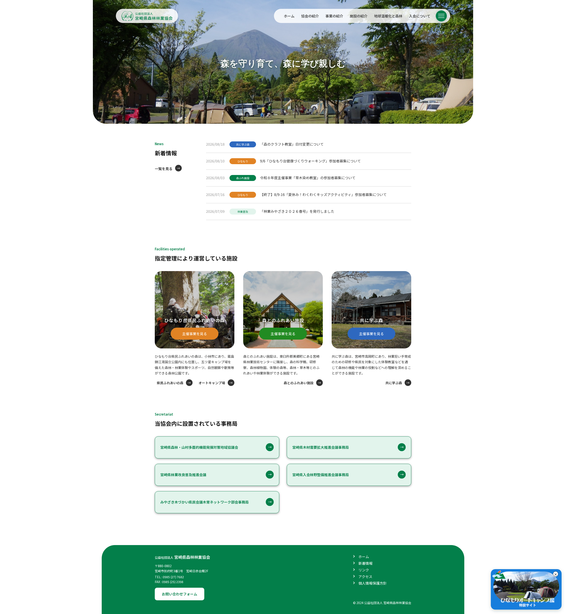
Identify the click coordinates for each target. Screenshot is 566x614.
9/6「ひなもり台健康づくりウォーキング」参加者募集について (310, 160)
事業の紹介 (334, 16)
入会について (419, 16)
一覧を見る (163, 168)
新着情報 (365, 563)
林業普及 (242, 211)
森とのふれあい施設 (299, 382)
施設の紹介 (358, 16)
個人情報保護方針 (372, 583)
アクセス (365, 576)
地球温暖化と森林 (388, 16)
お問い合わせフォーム (179, 594)
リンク (363, 570)
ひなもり (242, 161)
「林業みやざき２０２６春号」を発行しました (297, 211)
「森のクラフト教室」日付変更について (292, 144)
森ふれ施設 (242, 178)
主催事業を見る (194, 333)
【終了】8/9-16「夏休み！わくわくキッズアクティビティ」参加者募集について (323, 194)
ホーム (289, 16)
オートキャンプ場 (212, 382)
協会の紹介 (310, 16)
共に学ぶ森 (242, 144)
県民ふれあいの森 (170, 382)
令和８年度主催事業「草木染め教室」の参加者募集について (308, 177)
